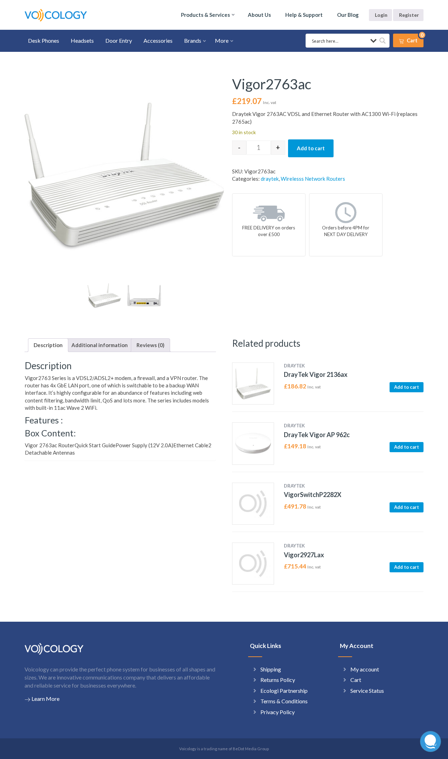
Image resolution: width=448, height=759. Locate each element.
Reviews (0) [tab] (150, 345)
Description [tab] (48, 345)
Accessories (158, 40)
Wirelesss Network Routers (313, 178)
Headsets (82, 40)
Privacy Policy (277, 712)
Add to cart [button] (406, 387)
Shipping (270, 669)
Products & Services (205, 15)
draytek (270, 178)
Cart (355, 679)
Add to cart (311, 148)
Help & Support (304, 15)
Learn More (45, 698)
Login (381, 15)
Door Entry (118, 40)
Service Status (367, 690)
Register (409, 15)
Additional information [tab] (99, 345)
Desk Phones (43, 40)
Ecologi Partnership (284, 690)
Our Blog (348, 15)
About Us (259, 15)
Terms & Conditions (284, 701)
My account (364, 669)
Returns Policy (277, 679)
